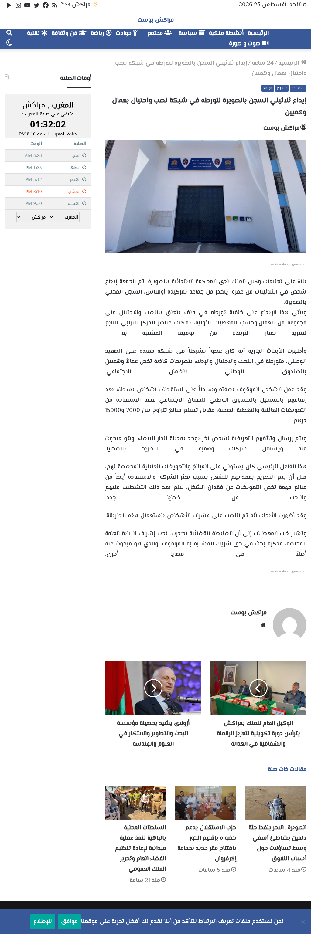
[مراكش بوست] (288, 36)
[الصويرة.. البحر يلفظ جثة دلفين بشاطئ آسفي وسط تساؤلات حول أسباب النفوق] (275, 803)
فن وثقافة (65, 33)
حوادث (124, 33)
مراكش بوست (281, 128)
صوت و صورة (245, 44)
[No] (303, 922)
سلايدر (282, 88)
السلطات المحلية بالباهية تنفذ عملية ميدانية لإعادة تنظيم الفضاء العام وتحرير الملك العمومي (140, 848)
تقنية (34, 33)
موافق (69, 921)
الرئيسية (258, 33)
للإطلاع (42, 921)
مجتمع (155, 33)
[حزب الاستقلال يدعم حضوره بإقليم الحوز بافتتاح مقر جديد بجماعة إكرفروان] (205, 803)
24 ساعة (263, 63)
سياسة (189, 33)
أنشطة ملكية (226, 33)
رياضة (98, 33)
